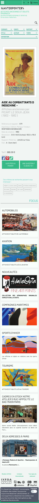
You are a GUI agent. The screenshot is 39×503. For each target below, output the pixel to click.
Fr (24, 3)
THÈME (28, 33)
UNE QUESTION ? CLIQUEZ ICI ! (28, 164)
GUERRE (13, 189)
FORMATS (4, 29)
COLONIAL (7, 189)
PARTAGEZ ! (5, 155)
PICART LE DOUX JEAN (10, 185)
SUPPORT (29, 29)
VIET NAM (20, 189)
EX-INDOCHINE (8, 193)
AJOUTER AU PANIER (11, 164)
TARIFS (16, 29)
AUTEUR (16, 33)
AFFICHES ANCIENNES (29, 185)
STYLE (3, 33)
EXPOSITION (5, 36)
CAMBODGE (27, 189)
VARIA (20, 185)
